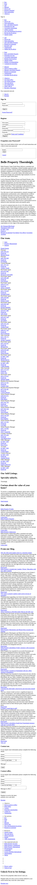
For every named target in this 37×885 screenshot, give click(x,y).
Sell (5, 5)
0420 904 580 (5, 304)
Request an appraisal (10, 44)
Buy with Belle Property (11, 25)
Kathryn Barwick (6, 464)
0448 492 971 (5, 396)
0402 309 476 (5, 251)
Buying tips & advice (10, 33)
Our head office (8, 80)
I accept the (14, 134)
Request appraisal (9, 10)
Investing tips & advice (10, 75)
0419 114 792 (5, 382)
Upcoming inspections (10, 28)
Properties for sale (9, 26)
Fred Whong (4, 281)
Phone (2, 756)
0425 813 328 (5, 317)
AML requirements (9, 839)
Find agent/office (9, 12)
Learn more (4, 517)
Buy (5, 2)
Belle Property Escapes (10, 843)
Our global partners (9, 81)
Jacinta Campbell (5, 340)
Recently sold (8, 46)
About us (7, 13)
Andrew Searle (5, 268)
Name (2, 754)
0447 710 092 (5, 428)
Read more (4, 567)
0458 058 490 (5, 350)
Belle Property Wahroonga (8, 532)
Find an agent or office (10, 68)
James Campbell (5, 288)
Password (5, 105)
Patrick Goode (5, 301)
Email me (3, 253)
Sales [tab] (5, 242)
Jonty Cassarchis (5, 432)
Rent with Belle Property (11, 54)
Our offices (23, 232)
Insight (6, 837)
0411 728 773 (5, 337)
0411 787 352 (5, 265)
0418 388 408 (5, 278)
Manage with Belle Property (12, 70)
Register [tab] (6, 96)
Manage (6, 7)
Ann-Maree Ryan (6, 438)
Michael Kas (4, 346)
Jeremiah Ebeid (5, 294)
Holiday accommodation (11, 62)
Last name (5, 124)
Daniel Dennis (5, 248)
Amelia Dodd (4, 327)
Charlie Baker (5, 451)
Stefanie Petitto (5, 379)
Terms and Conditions (17, 134)
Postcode (4, 132)
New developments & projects (12, 31)
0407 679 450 (5, 435)
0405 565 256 (5, 324)
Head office (7, 806)
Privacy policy (8, 866)
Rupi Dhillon (4, 419)
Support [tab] (6, 245)
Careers (6, 808)
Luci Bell (3, 425)
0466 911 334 (5, 330)
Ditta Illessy (4, 399)
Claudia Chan (5, 386)
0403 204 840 (5, 297)
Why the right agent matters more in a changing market (16, 553)
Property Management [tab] (10, 243)
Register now (4, 883)
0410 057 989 (5, 310)
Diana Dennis (5, 353)
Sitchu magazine (9, 835)
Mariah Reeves (5, 360)
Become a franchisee (10, 88)
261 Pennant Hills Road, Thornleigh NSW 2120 (8, 227)
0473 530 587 (5, 389)
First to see (7, 9)
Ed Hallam (4, 261)
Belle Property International (12, 847)
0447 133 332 (5, 422)
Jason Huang (4, 412)
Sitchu (6, 855)
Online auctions (8, 29)
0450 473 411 (5, 284)
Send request (4, 501)
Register (3, 800)
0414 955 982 (5, 271)
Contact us (7, 811)
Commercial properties (10, 64)
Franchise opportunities (11, 810)
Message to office (6, 789)
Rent (5, 4)
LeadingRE (7, 850)
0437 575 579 (5, 369)
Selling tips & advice (10, 49)
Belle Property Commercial (12, 845)
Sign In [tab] (6, 94)
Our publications (9, 84)
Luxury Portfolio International (12, 852)
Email (3, 103)
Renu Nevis (4, 445)
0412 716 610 (5, 291)
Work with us (8, 86)
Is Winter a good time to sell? (9, 708)
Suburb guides (8, 34)
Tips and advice (8, 83)
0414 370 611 (5, 376)
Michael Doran (5, 255)
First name (5, 122)
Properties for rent (9, 55)
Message (3, 764)
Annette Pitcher (5, 458)
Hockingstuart (8, 848)
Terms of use (8, 868)
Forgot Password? (7, 112)
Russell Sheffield (5, 307)
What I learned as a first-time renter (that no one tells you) (17, 612)
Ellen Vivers (4, 405)
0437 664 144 (5, 409)
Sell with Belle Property (11, 42)
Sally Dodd (4, 314)
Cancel (4, 155)
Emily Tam (4, 373)
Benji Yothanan (5, 333)
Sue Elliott (4, 320)
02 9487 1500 (5, 229)
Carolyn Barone (5, 392)
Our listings (16, 232)
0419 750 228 (5, 415)
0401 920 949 (5, 258)
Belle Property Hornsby (7, 519)
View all (3, 743)
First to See (7, 824)
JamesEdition (8, 853)
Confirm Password (7, 130)
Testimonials (7, 47)
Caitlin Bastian (5, 366)
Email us (3, 231)
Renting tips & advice (10, 59)
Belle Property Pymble (7, 509)
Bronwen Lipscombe (7, 274)
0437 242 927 (5, 343)
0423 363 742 (5, 402)
